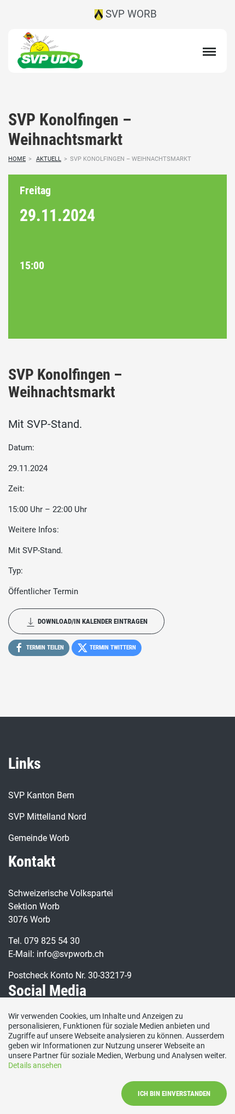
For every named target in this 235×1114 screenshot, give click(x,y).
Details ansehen (35, 1065)
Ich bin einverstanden (174, 1093)
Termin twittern (112, 647)
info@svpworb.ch (70, 954)
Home (17, 159)
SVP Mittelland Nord (47, 816)
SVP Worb (130, 14)
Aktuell (48, 159)
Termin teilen (44, 647)
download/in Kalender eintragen (92, 621)
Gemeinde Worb (38, 838)
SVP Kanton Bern (41, 795)
